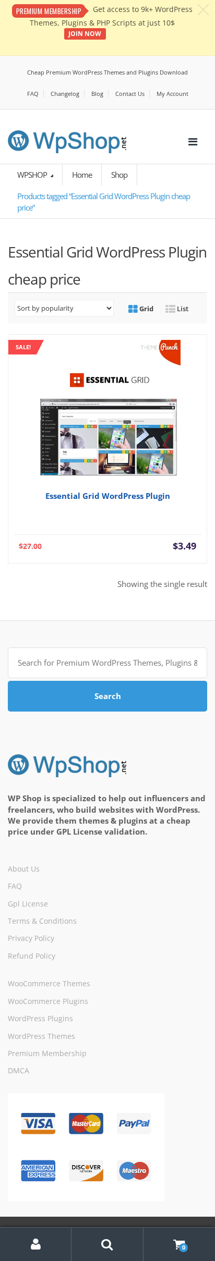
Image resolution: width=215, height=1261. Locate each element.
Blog (97, 93)
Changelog (65, 93)
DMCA (18, 1070)
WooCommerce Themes (49, 983)
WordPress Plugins (40, 1018)
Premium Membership (47, 1053)
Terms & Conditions (42, 921)
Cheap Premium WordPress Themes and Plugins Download (107, 72)
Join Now (84, 33)
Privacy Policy (31, 938)
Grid (145, 308)
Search (107, 696)
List (181, 308)
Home (82, 174)
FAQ (33, 93)
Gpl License (28, 904)
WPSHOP (33, 174)
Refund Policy (31, 956)
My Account (172, 93)
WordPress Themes (41, 1036)
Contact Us (130, 93)
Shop (119, 174)
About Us (24, 869)
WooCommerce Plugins (48, 1001)
